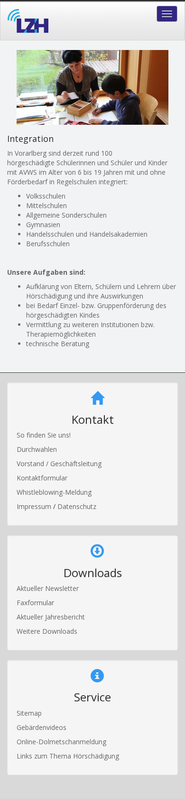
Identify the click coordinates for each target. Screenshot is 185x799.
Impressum (35, 506)
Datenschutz (76, 506)
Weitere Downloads (47, 631)
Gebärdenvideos (41, 727)
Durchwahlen (37, 449)
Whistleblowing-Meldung (54, 492)
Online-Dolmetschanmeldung (61, 741)
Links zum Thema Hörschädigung (68, 755)
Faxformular (35, 602)
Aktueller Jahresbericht (51, 616)
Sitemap (29, 713)
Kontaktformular (42, 477)
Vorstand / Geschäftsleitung (59, 463)
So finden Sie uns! (44, 434)
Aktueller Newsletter (48, 588)
